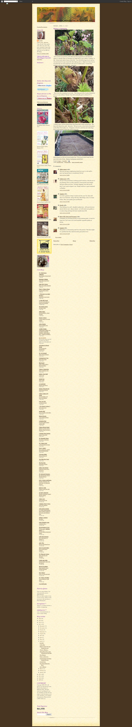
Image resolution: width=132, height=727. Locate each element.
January (42, 672)
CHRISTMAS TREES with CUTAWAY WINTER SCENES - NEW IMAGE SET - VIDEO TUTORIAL (44, 332)
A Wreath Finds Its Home (44, 444)
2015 (40, 620)
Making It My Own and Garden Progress (45, 647)
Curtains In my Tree (43, 358)
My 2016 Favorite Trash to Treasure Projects (44, 476)
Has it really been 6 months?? (43, 550)
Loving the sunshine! (43, 505)
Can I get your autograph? (44, 574)
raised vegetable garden (77, 162)
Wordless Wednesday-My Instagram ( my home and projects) (44, 483)
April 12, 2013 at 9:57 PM (64, 201)
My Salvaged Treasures (44, 474)
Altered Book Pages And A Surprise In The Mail (46, 652)
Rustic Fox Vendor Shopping (45, 285)
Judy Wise (41, 543)
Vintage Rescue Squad (44, 427)
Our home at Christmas (44, 439)
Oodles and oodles (43, 560)
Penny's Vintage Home (44, 289)
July (41, 635)
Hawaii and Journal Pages (44, 544)
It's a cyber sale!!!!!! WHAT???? (43, 538)
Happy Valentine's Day (44, 370)
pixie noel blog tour (43, 500)
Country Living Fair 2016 (44, 489)
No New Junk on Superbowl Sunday (45, 532)
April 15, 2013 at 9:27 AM (65, 233)
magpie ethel (42, 411)
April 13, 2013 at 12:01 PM (65, 213)
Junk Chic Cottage (43, 284)
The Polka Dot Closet (44, 459)
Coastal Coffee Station (43, 290)
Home (74, 241)
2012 (40, 674)
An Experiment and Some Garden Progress (45, 659)
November (42, 628)
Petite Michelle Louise (44, 522)
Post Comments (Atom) (67, 244)
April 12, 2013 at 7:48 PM (64, 175)
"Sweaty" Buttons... (44, 650)
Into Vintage (42, 573)
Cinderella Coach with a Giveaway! (44, 469)
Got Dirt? (42, 643)
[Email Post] (68, 161)
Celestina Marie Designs (44, 433)
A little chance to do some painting (44, 319)
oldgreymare (42, 311)
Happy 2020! (41, 380)
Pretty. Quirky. (42, 448)
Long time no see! (42, 407)
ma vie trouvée (42, 338)
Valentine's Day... (42, 524)
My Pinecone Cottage (44, 554)
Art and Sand (42, 384)
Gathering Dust (42, 421)
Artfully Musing (43, 329)
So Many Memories (43, 492)
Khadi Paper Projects (43, 390)
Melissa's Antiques (43, 517)
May (41, 639)
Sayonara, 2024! (42, 308)
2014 (40, 622)
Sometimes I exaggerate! (44, 297)
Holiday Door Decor (43, 385)
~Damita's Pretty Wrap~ (45, 504)
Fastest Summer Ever (43, 325)
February (42, 670)
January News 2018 (43, 435)
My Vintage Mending (44, 577)
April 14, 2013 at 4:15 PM (64, 224)
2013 (40, 624)
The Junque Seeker (43, 306)
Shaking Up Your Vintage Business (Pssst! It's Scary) (44, 429)
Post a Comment (58, 237)
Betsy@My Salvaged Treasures (68, 216)
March (41, 668)
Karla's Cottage (43, 318)
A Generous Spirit (43, 402)
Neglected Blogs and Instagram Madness (43, 397)
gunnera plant (67, 162)
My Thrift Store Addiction (43, 273)
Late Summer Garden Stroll (45, 276)
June (41, 637)
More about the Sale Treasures (43, 556)
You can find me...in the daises (44, 579)
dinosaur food (60, 162)
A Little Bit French (43, 300)
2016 (40, 618)
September (42, 631)
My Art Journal (43, 353)
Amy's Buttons (43, 667)
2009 (40, 680)
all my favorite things (44, 548)
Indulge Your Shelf (43, 374)
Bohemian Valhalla (43, 279)
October (42, 630)
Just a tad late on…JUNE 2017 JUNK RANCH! (44, 450)
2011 (40, 676)
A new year (41, 375)
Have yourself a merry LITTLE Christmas (44, 568)
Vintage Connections (44, 369)
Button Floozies (42, 416)
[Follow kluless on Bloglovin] (45, 86)
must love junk (42, 488)
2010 (40, 678)
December (42, 626)
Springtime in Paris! (43, 464)
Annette (62, 194)
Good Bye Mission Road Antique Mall (44, 423)
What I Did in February (44, 354)
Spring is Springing (44, 656)
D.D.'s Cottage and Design (45, 480)
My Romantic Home (44, 438)
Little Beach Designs (43, 536)
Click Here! (39, 59)
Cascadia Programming (42, 27)
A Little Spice (43, 662)
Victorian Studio (43, 454)
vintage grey (42, 499)
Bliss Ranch (41, 363)
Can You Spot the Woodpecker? (42, 349)
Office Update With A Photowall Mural (43, 365)
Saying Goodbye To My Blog (45, 412)
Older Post (92, 241)
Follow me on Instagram (42, 102)
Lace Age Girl (42, 401)
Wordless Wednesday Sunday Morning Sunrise (45, 494)
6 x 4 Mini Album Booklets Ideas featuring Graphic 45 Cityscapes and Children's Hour (44, 512)
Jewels (61, 205)
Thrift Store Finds (42, 359)
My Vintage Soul (43, 443)
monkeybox (41, 379)
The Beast (41, 519)
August (41, 633)
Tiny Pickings (43, 655)
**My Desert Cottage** (44, 406)
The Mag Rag (42, 463)
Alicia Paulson (42, 324)
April (41, 641)
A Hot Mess (42, 644)
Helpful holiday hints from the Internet (44, 562)
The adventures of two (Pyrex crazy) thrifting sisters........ (44, 529)
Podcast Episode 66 (43, 455)
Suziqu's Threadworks (44, 389)
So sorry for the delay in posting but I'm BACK (44, 302)
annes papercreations (44, 509)
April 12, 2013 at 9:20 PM (64, 190)
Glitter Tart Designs (43, 468)
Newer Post (56, 241)
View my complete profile (43, 53)
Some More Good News (44, 280)
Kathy (41, 40)
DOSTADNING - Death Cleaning (44, 313)
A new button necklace (44, 417)
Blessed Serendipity (43, 566)
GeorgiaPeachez (43, 584)
